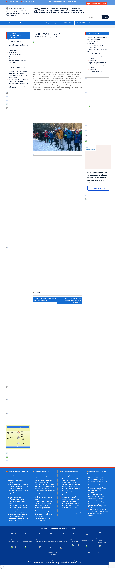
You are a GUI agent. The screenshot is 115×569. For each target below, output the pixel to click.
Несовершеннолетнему (97, 65)
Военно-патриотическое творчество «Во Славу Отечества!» (72, 300)
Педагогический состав (16, 54)
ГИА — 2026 (68, 23)
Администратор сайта (51, 37)
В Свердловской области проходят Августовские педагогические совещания (70, 494)
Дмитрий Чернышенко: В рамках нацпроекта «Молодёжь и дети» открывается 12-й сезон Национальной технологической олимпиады (45, 488)
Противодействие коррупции (30, 23)
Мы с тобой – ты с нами (94, 72)
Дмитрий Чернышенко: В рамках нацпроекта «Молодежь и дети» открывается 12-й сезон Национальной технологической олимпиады (18, 488)
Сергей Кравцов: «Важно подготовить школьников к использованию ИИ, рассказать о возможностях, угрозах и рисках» (18, 478)
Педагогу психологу (96, 56)
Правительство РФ (42, 472)
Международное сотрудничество (19, 79)
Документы (12, 48)
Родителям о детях (52, 23)
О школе (12, 23)
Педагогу (92, 58)
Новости (37, 292)
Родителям (93, 60)
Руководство (13, 52)
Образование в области (70, 472)
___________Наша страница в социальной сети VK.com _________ (61, 1)
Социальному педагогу (97, 53)
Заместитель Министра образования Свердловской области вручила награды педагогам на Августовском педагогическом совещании (70, 501)
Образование (13, 50)
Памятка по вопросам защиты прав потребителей (45, 299)
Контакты (92, 23)
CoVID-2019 (81, 23)
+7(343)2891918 (13, 1)
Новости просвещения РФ (18, 472)
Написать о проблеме (98, 188)
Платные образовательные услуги (19, 65)
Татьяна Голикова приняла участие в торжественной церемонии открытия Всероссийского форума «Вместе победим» (43, 505)
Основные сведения (15, 41)
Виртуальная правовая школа (96, 63)
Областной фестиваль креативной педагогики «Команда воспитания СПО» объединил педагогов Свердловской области (70, 478)
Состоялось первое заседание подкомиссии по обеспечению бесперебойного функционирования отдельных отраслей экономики (44, 478)
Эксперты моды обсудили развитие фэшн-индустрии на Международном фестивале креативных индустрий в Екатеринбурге (97, 488)
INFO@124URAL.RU (29, 1)
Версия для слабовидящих (98, 3)
